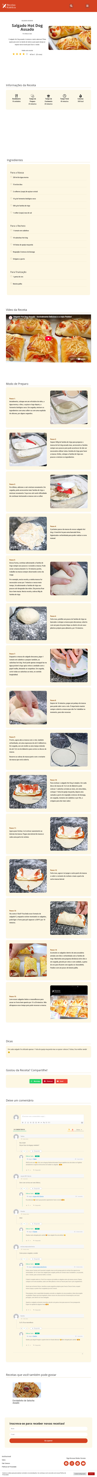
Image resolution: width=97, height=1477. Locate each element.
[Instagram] (72, 1463)
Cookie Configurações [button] (80, 1474)
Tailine (35, 1159)
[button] (35, 1081)
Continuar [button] (91, 1473)
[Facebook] (66, 1463)
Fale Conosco (6, 1463)
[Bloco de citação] (38, 1122)
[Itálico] (25, 1122)
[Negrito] (22, 1122)
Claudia (35, 1232)
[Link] (44, 1122)
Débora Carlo (29, 1156)
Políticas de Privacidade (9, 1467)
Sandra (35, 1336)
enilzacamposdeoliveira (40, 1267)
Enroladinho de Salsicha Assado (23, 1401)
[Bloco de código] (41, 1122)
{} (46, 1122)
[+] (49, 1122)
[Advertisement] (48, 138)
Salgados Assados (27, 20)
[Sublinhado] (28, 1122)
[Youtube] (83, 1463)
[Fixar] (30, 1122)
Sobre (3, 1460)
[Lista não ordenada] (36, 1122)
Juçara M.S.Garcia (38, 1196)
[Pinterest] (77, 1463)
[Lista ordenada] (33, 1122)
